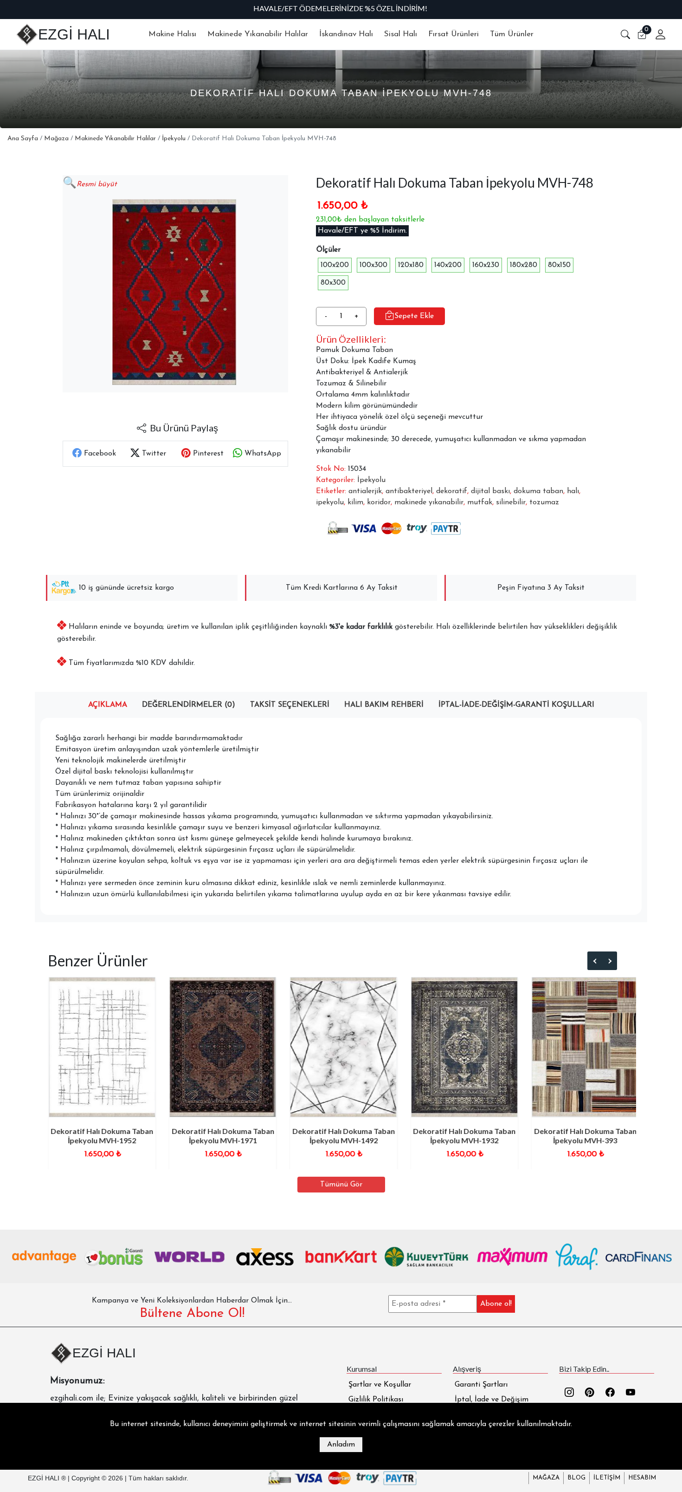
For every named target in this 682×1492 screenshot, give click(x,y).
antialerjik (365, 491)
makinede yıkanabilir (428, 502)
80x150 (559, 265)
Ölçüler (328, 250)
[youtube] (630, 1393)
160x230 (485, 265)
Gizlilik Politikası (375, 1399)
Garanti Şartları (481, 1384)
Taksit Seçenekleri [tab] (289, 705)
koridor (379, 502)
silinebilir (511, 502)
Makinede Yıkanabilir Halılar (115, 138)
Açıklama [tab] (107, 705)
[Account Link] (657, 34)
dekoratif (451, 491)
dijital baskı (490, 491)
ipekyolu (330, 502)
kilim (355, 502)
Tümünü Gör (341, 1184)
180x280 (523, 265)
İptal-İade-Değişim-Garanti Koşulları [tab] (516, 705)
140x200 (448, 265)
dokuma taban (538, 491)
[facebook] (610, 1393)
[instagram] (569, 1393)
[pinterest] (589, 1393)
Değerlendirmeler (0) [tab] (188, 705)
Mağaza (56, 138)
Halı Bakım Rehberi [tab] (384, 705)
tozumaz (544, 502)
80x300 (333, 283)
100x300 (373, 265)
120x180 (411, 265)
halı (573, 491)
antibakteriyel (409, 491)
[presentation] (595, 961)
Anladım (341, 1444)
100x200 (335, 265)
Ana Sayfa (22, 138)
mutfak (479, 502)
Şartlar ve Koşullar (379, 1384)
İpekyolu (174, 138)
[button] (625, 34)
